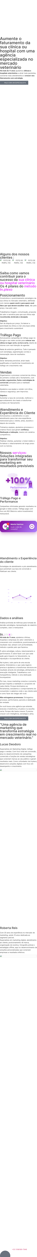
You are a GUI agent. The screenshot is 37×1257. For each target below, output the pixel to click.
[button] (18, 265)
